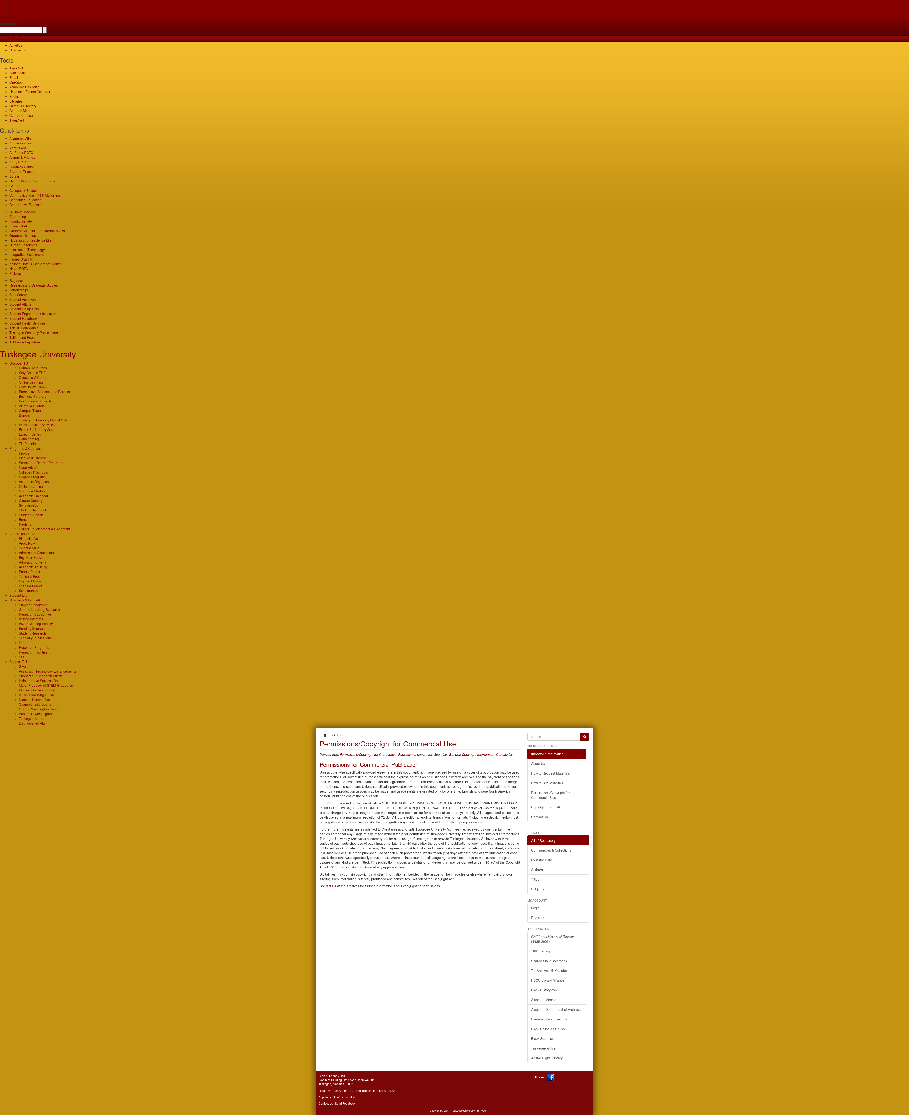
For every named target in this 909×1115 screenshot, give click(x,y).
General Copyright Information (471, 754)
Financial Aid (19, 226)
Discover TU (18, 363)
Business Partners (32, 396)
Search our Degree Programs (41, 462)
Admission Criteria (32, 562)
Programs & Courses (25, 448)
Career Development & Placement (44, 529)
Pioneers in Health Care (37, 690)
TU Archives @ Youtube (549, 970)
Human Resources (23, 245)
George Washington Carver (39, 709)
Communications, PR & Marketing (34, 195)
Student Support (31, 514)
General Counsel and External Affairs (37, 230)
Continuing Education (25, 200)
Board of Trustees (22, 171)
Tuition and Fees (22, 337)
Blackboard (17, 72)
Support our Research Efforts (40, 675)
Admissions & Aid (22, 533)
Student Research (32, 633)
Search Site (9, 23)
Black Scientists (542, 1038)
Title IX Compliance (24, 327)
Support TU (18, 661)
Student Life (18, 595)
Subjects (537, 889)
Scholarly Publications (35, 638)
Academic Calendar (24, 87)
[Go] (584, 737)
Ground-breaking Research (39, 609)
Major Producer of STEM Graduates (46, 685)
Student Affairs (20, 304)
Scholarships (19, 290)
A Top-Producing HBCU (36, 694)
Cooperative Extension (26, 204)
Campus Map (19, 110)
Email (13, 77)
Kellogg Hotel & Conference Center (35, 264)
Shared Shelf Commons (549, 960)
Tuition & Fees (29, 576)
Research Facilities (33, 652)
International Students (35, 401)
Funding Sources (32, 628)
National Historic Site (34, 699)
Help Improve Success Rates (40, 680)
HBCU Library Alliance (547, 980)
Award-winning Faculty (36, 623)
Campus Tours (30, 410)
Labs (22, 642)
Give (12, 7)
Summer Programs (33, 604)
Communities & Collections (551, 850)
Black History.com (544, 990)
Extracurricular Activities (37, 424)
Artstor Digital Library (547, 1058)
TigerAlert (16, 120)
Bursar (14, 176)
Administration (20, 143)
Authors (537, 869)
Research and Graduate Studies (33, 285)
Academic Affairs (21, 138)
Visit (12, 11)
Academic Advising (33, 566)
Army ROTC (18, 162)
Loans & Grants (30, 585)
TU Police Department (26, 342)
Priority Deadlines (32, 571)
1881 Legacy (541, 951)
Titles (535, 879)
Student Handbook (23, 318)
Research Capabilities (35, 614)
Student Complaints (24, 309)
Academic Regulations (35, 481)
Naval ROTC (18, 268)
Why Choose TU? (32, 372)
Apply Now (27, 543)
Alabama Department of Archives (556, 1009)
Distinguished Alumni (34, 723)
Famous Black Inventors (549, 1019)
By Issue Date (541, 860)
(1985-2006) (552, 939)
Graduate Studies (22, 235)
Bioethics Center (21, 166)
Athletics (15, 45)
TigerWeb (16, 35)
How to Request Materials (550, 773)
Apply (13, 2)
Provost (24, 453)
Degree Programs (32, 476)
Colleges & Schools (23, 190)
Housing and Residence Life (30, 240)
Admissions (18, 147)
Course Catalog (21, 115)
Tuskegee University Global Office (44, 420)
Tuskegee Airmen (32, 718)
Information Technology (27, 249)
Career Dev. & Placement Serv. (32, 181)
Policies (15, 273)
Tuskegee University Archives (468, 1110)
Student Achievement (25, 299)
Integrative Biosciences (26, 254)
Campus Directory (22, 106)
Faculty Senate (20, 221)
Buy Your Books (31, 557)
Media (14, 40)
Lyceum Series (30, 434)
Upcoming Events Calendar (29, 91)
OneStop (16, 82)
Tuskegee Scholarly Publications (33, 332)
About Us (538, 763)
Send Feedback (345, 1103)
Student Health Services (27, 323)
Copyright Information (547, 807)
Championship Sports (35, 704)
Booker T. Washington (35, 713)
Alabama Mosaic (543, 999)
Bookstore (17, 96)
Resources (17, 50)
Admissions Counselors (36, 552)
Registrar (16, 280)
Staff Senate (18, 294)
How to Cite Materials (547, 783)
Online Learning (31, 382)
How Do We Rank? (33, 386)
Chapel (14, 185)
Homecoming (29, 439)
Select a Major (29, 548)
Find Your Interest (32, 458)
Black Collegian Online (548, 1028)
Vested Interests (31, 619)
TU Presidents (29, 443)
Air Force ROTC (21, 152)
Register (537, 917)
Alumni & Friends (22, 157)
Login (535, 908)
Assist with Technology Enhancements (47, 671)
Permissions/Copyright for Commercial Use (550, 795)
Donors (24, 415)
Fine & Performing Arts (36, 429)
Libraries (15, 101)
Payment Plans (30, 581)
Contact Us (504, 754)
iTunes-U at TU (20, 259)
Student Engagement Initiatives (32, 313)
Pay (12, 16)
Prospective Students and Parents (44, 391)
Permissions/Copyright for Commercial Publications (378, 754)
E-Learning (17, 216)
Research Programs (34, 647)
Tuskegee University (38, 354)
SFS (22, 657)
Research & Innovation (26, 600)
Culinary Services (22, 211)
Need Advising (29, 467)
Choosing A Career (33, 377)
